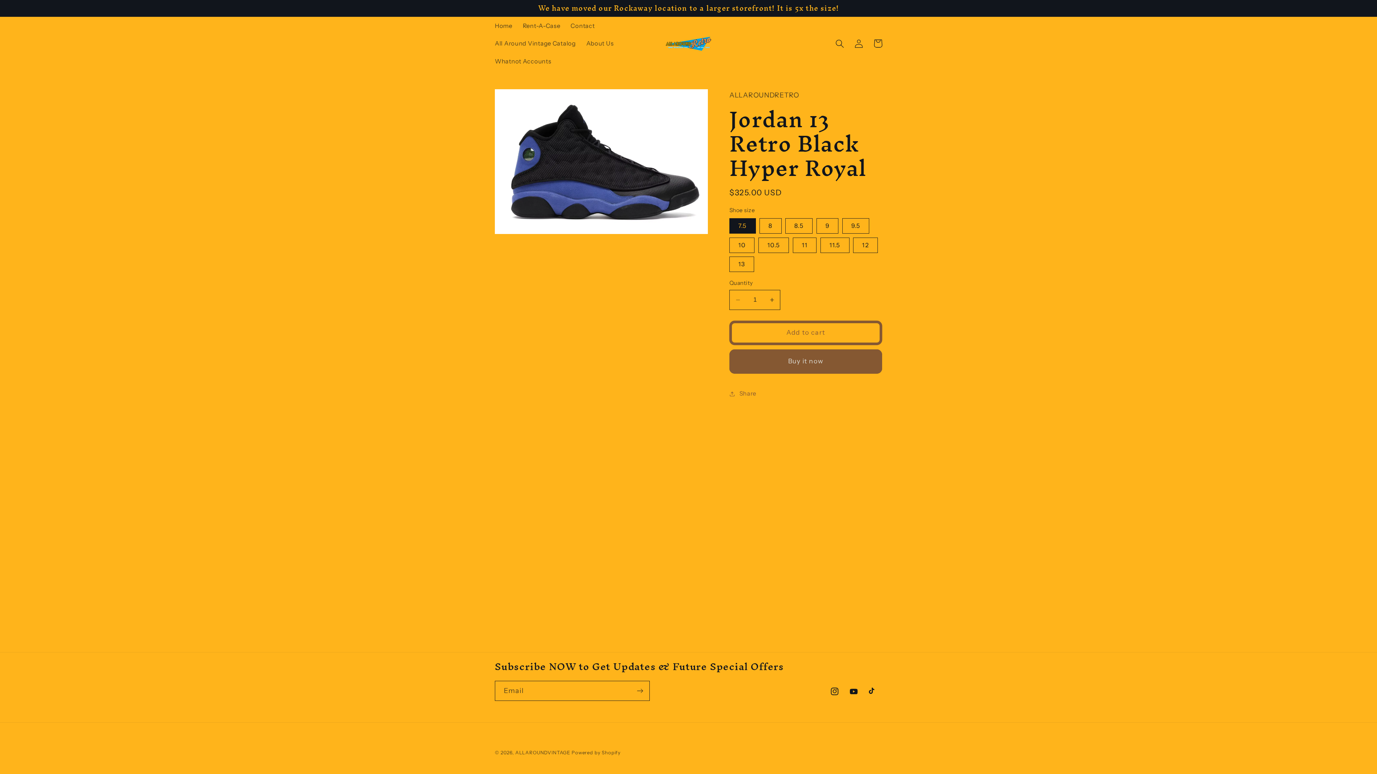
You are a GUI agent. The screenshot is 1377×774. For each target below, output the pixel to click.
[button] (840, 43)
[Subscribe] (639, 691)
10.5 (773, 245)
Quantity (741, 283)
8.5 (799, 225)
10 (742, 245)
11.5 (835, 245)
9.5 (856, 225)
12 (865, 245)
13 (741, 264)
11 (805, 245)
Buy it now (805, 361)
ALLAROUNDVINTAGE (542, 752)
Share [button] (747, 393)
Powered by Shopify (596, 752)
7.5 (742, 225)
